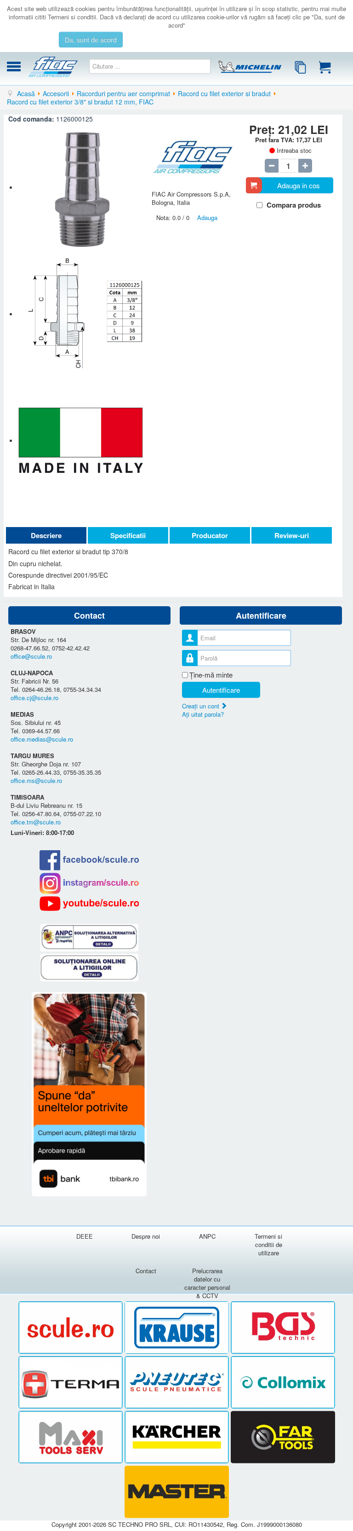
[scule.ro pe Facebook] (89, 860)
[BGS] (283, 1327)
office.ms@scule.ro (36, 780)
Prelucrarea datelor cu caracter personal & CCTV (207, 1283)
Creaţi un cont (201, 706)
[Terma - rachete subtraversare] (71, 1382)
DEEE (84, 1236)
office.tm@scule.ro (36, 822)
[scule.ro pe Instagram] (89, 883)
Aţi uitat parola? (203, 714)
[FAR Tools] (283, 1437)
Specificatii (128, 535)
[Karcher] (178, 1437)
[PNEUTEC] (178, 1382)
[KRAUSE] (178, 1327)
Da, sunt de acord (91, 39)
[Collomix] (283, 1382)
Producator (210, 535)
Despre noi (145, 1236)
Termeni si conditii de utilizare (268, 1244)
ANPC (207, 1236)
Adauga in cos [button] (298, 185)
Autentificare (221, 690)
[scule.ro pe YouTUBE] (89, 903)
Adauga (207, 217)
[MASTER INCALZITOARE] (177, 1492)
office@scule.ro (31, 656)
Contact (146, 1270)
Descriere (46, 535)
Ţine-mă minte (211, 674)
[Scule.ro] (71, 1327)
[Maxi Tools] (71, 1437)
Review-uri (291, 535)
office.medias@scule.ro (42, 739)
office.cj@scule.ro (34, 697)
